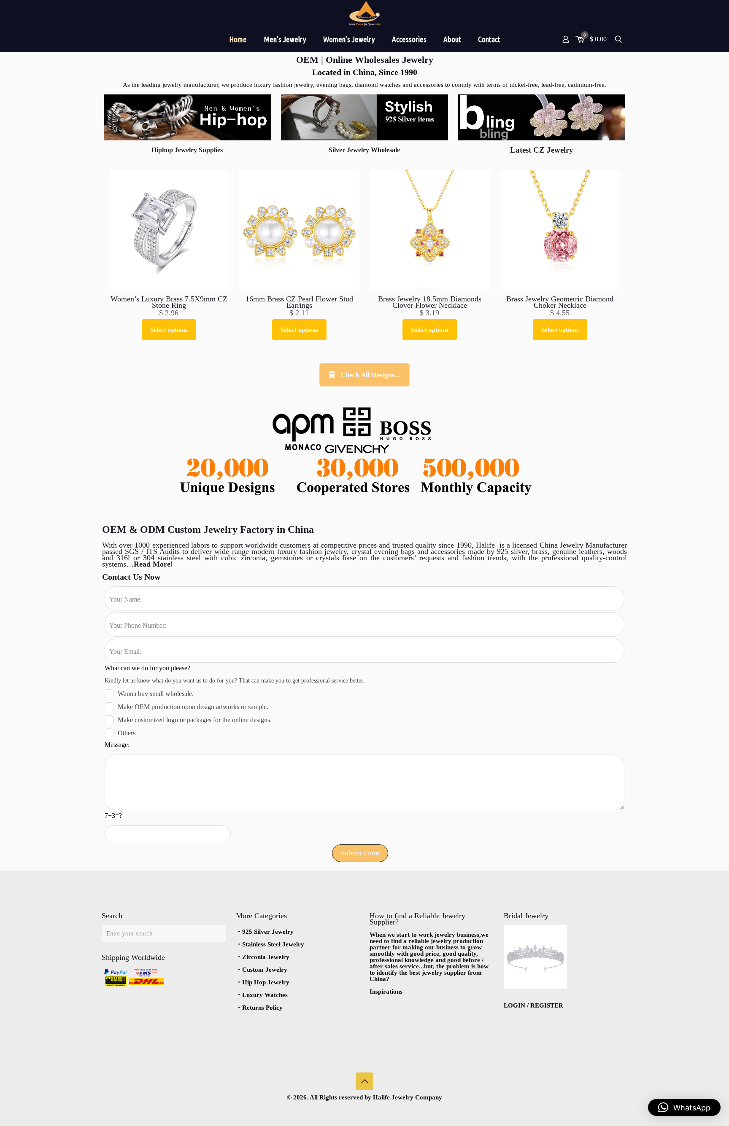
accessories (448, 551)
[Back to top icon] (364, 1081)
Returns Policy (262, 1007)
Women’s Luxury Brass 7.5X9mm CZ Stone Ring (169, 302)
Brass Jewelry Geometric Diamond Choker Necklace (559, 302)
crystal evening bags (384, 551)
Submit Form (360, 853)
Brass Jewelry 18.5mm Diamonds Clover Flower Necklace (429, 302)
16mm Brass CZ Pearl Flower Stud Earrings (299, 302)
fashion (311, 551)
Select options (169, 329)
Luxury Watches (265, 995)
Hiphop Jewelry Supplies (187, 149)
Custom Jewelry (264, 969)
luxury (288, 551)
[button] (684, 1107)
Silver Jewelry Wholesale (364, 149)
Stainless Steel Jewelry (273, 944)
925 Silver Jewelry (268, 931)
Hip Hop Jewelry (265, 982)
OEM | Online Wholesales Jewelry (364, 59)
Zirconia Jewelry (265, 957)
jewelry (334, 551)
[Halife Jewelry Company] (364, 13)
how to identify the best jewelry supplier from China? (429, 972)
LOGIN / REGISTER (533, 1005)
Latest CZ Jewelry (541, 149)
